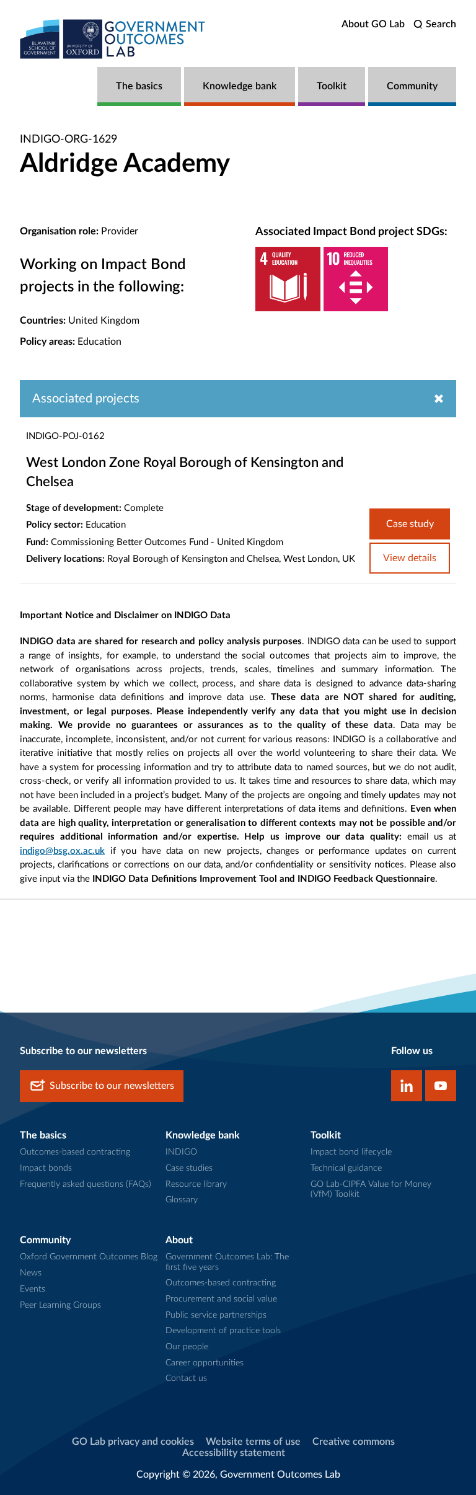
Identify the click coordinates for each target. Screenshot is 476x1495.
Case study (410, 524)
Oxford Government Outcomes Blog (88, 1257)
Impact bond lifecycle (351, 1152)
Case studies (189, 1168)
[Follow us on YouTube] (440, 1085)
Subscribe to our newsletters (112, 1086)
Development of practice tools (223, 1330)
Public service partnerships (216, 1315)
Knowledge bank (239, 86)
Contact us (186, 1378)
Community (412, 86)
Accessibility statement (233, 1453)
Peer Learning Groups (60, 1305)
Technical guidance (346, 1168)
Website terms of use (253, 1442)
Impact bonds (46, 1168)
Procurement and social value (221, 1299)
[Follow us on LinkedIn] (406, 1085)
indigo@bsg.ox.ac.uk (62, 851)
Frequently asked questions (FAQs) (85, 1184)
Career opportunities (204, 1363)
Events (32, 1289)
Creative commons (353, 1442)
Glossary (181, 1200)
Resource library (196, 1184)
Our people (186, 1346)
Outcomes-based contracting (75, 1152)
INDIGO (181, 1152)
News (31, 1273)
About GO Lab (373, 24)
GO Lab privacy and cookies (133, 1442)
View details (409, 558)
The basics (139, 86)
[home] (113, 39)
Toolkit (331, 86)
